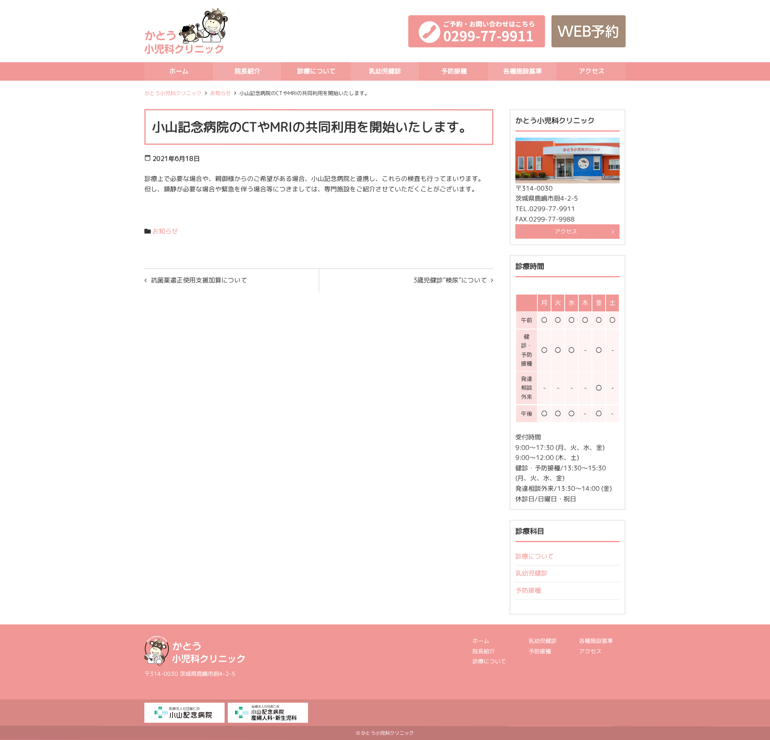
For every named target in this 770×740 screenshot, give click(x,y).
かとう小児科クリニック (173, 93)
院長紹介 (247, 71)
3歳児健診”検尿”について (450, 280)
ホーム (178, 71)
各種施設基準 (522, 71)
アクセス (591, 71)
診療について (316, 71)
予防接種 (453, 71)
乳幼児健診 (385, 71)
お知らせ (220, 93)
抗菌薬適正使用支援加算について (199, 280)
